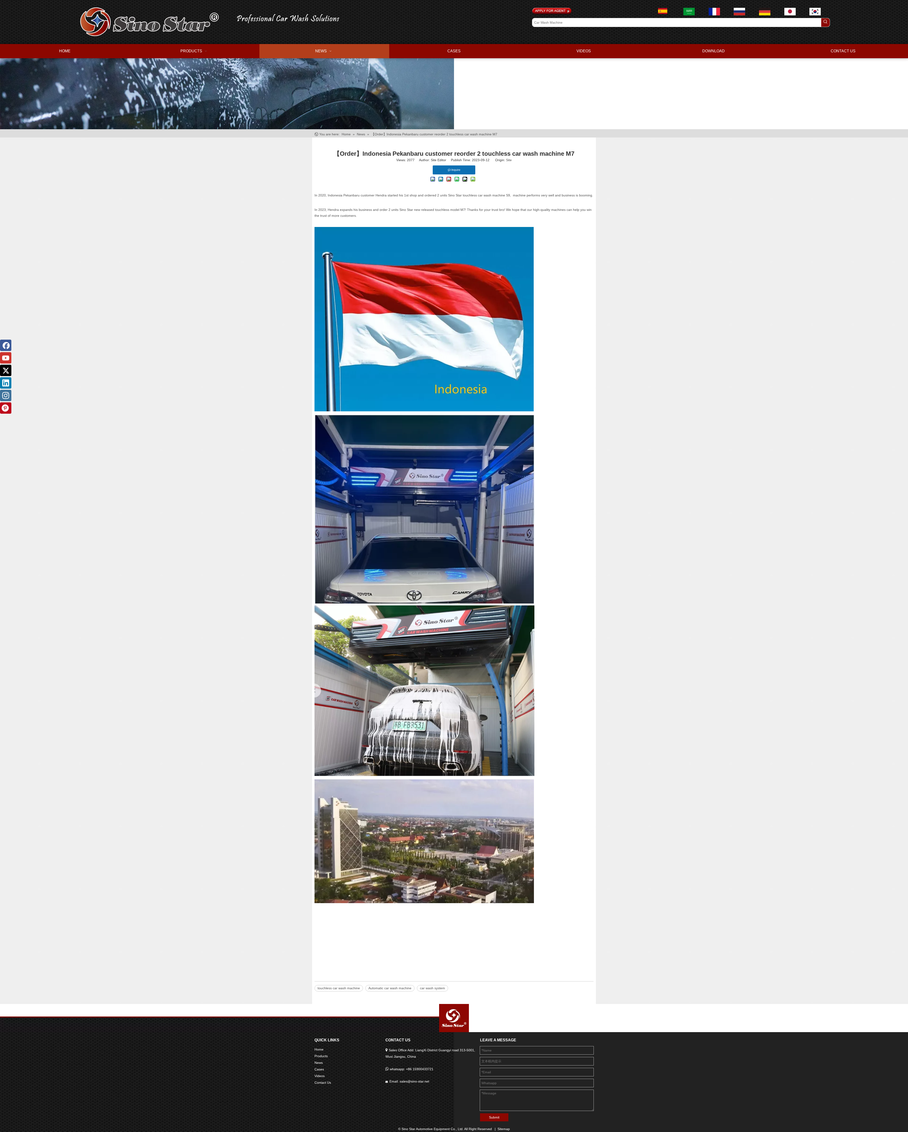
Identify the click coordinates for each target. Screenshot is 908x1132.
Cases (319, 1069)
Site (509, 160)
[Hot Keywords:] (825, 22)
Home (318, 1049)
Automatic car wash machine (389, 988)
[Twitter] (5, 370)
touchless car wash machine (339, 988)
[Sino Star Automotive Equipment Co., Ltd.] (454, 1018)
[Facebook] (5, 345)
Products (321, 1056)
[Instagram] (5, 395)
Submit (494, 1117)
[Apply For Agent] (552, 11)
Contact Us (322, 1082)
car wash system (432, 988)
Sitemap (504, 1129)
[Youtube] (5, 358)
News (318, 1063)
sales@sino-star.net (414, 1081)
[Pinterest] (5, 408)
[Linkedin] (5, 383)
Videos (319, 1076)
